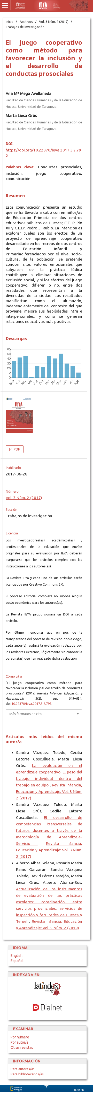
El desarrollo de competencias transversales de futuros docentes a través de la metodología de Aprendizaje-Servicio (49, 830)
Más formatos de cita (25, 713)
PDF (16, 449)
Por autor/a (19, 1042)
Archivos (26, 21)
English (16, 955)
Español (17, 961)
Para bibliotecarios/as (27, 1074)
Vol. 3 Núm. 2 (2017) (53, 21)
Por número (20, 1037)
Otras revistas (22, 1047)
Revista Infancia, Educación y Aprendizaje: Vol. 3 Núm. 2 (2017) (49, 791)
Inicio (9, 21)
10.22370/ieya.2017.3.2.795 (31, 703)
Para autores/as (23, 1069)
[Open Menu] (5, 5)
